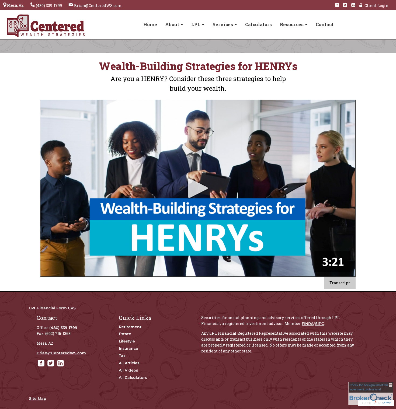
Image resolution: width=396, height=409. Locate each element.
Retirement (130, 326)
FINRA (308, 323)
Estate (125, 333)
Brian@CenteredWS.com (61, 353)
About (172, 24)
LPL (195, 24)
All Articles (129, 363)
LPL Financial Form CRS (52, 308)
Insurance (128, 348)
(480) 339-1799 (63, 327)
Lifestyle (127, 341)
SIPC (319, 323)
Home (150, 24)
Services (223, 24)
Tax (122, 355)
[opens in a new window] (338, 5)
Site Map (37, 398)
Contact (325, 24)
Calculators (258, 24)
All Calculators (133, 377)
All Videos (128, 370)
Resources (292, 24)
